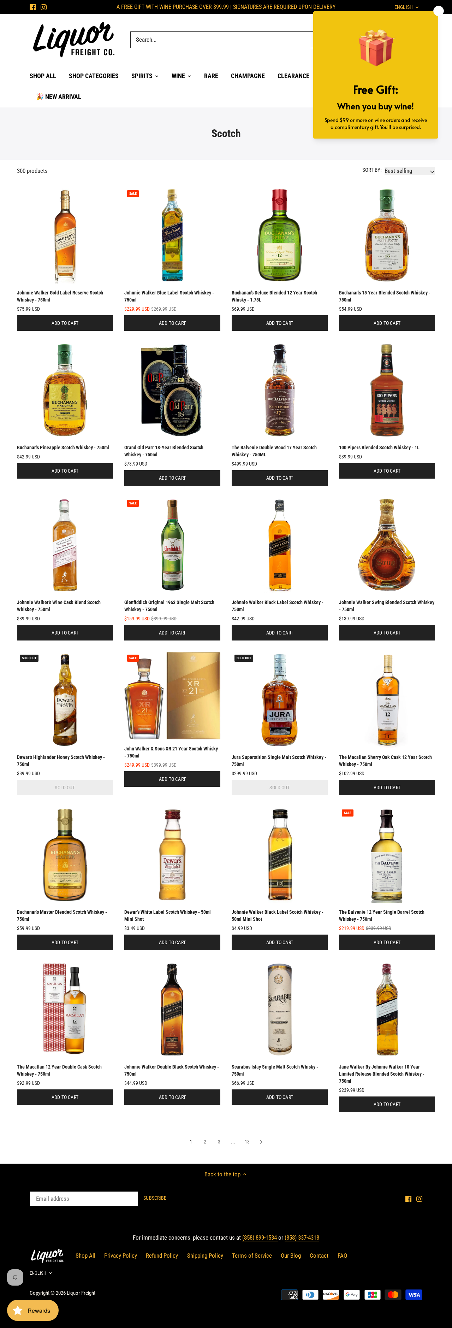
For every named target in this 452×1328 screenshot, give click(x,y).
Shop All (85, 1255)
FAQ (342, 1255)
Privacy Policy (120, 1255)
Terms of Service (252, 1255)
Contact (319, 1255)
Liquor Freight (81, 1293)
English (38, 1273)
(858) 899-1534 (260, 1237)
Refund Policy (162, 1255)
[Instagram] (44, 7)
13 (247, 1142)
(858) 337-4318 (302, 1237)
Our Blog (291, 1255)
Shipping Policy (205, 1255)
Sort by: (372, 170)
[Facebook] (33, 7)
